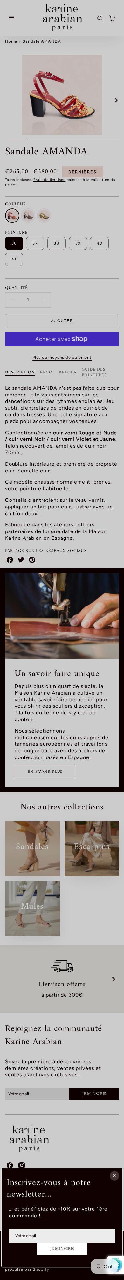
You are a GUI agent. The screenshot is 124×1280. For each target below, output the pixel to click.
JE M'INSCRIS (62, 1248)
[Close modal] (114, 1176)
